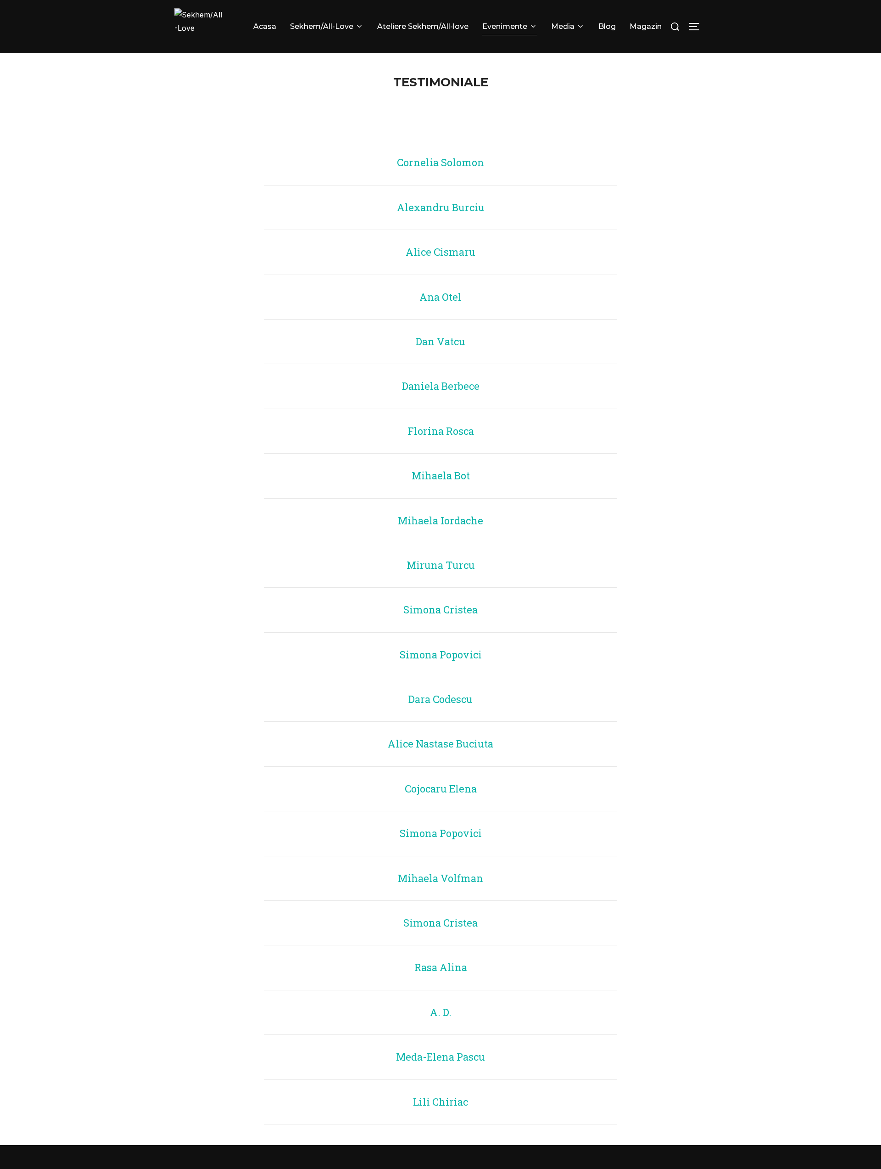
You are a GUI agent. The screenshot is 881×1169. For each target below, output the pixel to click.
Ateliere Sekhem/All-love (422, 26)
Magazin (646, 26)
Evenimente (504, 26)
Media (562, 26)
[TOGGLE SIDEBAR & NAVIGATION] (697, 27)
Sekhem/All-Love (321, 26)
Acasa (264, 26)
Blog (607, 26)
